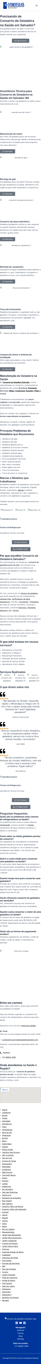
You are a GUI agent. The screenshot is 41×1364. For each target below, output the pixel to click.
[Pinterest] (24, 1323)
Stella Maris (7, 1144)
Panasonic (32, 388)
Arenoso (5, 1249)
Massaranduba (8, 1232)
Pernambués (7, 1130)
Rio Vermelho (7, 1189)
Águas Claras (7, 1150)
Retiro (4, 1226)
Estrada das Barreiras (11, 1263)
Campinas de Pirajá (10, 1258)
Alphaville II (6, 1295)
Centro (5, 1221)
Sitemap (20, 1339)
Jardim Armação (8, 1275)
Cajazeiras (6, 1113)
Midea (11, 391)
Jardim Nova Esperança (11, 1238)
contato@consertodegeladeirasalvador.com (20, 1040)
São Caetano (7, 1204)
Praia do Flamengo (9, 1278)
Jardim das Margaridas (11, 1235)
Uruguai (5, 1212)
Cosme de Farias (9, 1161)
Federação (6, 1135)
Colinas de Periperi (10, 1243)
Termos (20, 1333)
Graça (4, 1224)
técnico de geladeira (29, 593)
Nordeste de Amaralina (11, 1198)
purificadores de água (21, 599)
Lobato (5, 1184)
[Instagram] (16, 1323)
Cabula (5, 1147)
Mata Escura (7, 1172)
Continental (20, 391)
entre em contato (28, 1026)
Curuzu (5, 1272)
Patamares (6, 1289)
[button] (2, 510)
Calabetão (6, 1255)
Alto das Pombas (9, 1269)
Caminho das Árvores (11, 1152)
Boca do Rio (7, 1132)
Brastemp (32, 608)
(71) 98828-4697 (9, 1057)
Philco (37, 391)
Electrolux (22, 608)
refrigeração (5, 825)
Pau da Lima (7, 1158)
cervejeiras (23, 602)
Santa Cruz (6, 1195)
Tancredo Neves (9, 1175)
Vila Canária (7, 1283)
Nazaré (5, 1218)
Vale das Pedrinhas (10, 1192)
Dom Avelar (6, 1261)
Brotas (4, 1115)
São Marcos (7, 1124)
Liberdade (6, 1121)
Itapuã (4, 1110)
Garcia (4, 1215)
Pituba (4, 1118)
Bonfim (5, 1138)
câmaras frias (5, 599)
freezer (31, 825)
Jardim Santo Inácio (10, 1246)
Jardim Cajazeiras (9, 1241)
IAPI (3, 1266)
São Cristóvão (8, 1155)
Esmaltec (30, 391)
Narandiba (6, 1167)
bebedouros (5, 602)
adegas (21, 490)
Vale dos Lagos (8, 1286)
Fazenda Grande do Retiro (13, 1252)
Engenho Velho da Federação (14, 1209)
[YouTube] (20, 1323)
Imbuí (4, 1127)
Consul (16, 610)
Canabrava (6, 1169)
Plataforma (6, 1186)
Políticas (20, 1330)
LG (10, 610)
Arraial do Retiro (8, 1280)
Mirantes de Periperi (10, 1298)
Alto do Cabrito (8, 1229)
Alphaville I (6, 1292)
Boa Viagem (7, 1201)
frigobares (34, 602)
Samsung (4, 610)
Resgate (5, 1300)
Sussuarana (7, 1164)
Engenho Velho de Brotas (12, 1206)
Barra (4, 1141)
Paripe (4, 1178)
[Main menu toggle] (36, 5)
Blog (20, 1336)
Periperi (5, 1181)
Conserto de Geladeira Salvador (16, 382)
